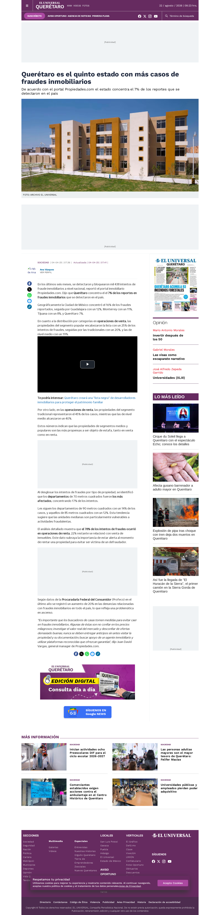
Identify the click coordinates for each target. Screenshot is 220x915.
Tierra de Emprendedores (84, 861)
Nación (27, 849)
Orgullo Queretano (85, 855)
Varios (103, 892)
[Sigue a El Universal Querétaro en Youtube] (156, 17)
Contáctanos (60, 902)
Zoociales (80, 866)
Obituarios (132, 868)
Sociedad (43, 262)
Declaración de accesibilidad (164, 902)
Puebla (104, 849)
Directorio (45, 902)
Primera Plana (100, 16)
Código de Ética (78, 902)
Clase (129, 849)
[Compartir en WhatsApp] (29, 295)
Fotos (85, 5)
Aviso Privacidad (126, 902)
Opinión (160, 322)
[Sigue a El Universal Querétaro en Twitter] (145, 17)
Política (27, 853)
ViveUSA (131, 853)
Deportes (28, 868)
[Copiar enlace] (29, 306)
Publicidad (108, 902)
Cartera (27, 857)
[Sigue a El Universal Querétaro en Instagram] (150, 17)
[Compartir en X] (29, 289)
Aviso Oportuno (57, 16)
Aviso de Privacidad (130, 886)
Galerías (53, 847)
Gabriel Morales (164, 349)
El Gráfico (132, 841)
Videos (77, 5)
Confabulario (133, 861)
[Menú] (27, 5)
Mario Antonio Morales (168, 330)
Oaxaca (104, 845)
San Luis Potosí (109, 841)
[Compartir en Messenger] (29, 301)
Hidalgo (104, 853)
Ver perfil (46, 272)
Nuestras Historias (85, 851)
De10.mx (131, 845)
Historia (141, 902)
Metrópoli (28, 861)
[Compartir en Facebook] (29, 283)
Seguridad (29, 845)
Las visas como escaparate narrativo (169, 357)
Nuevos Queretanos (86, 870)
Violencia (95, 902)
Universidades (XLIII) (169, 378)
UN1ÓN (130, 857)
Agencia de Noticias (79, 16)
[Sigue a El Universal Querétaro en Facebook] (140, 17)
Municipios (29, 865)
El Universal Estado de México (110, 859)
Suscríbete (34, 16)
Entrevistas (81, 847)
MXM (69, 5)
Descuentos (133, 872)
